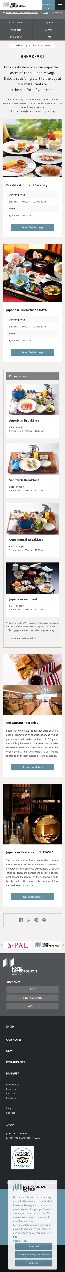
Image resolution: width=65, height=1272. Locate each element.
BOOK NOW (48, 4)
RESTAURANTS (32, 997)
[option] (18, 945)
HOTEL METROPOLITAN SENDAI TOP (22, 12)
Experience (12, 1098)
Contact (10, 1112)
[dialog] (32, 1225)
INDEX (10, 1026)
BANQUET (32, 1006)
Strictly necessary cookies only (34, 1254)
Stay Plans (49, 22)
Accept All (33, 1246)
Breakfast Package (32, 227)
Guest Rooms (16, 22)
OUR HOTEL (14, 1039)
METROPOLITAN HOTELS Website (25, 1138)
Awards (10, 1124)
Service (48, 29)
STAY (46, 12)
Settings (33, 1263)
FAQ (49, 36)
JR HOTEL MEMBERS (17, 1133)
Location (11, 1089)
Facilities (11, 1093)
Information (16, 36)
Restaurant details (32, 767)
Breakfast (16, 29)
